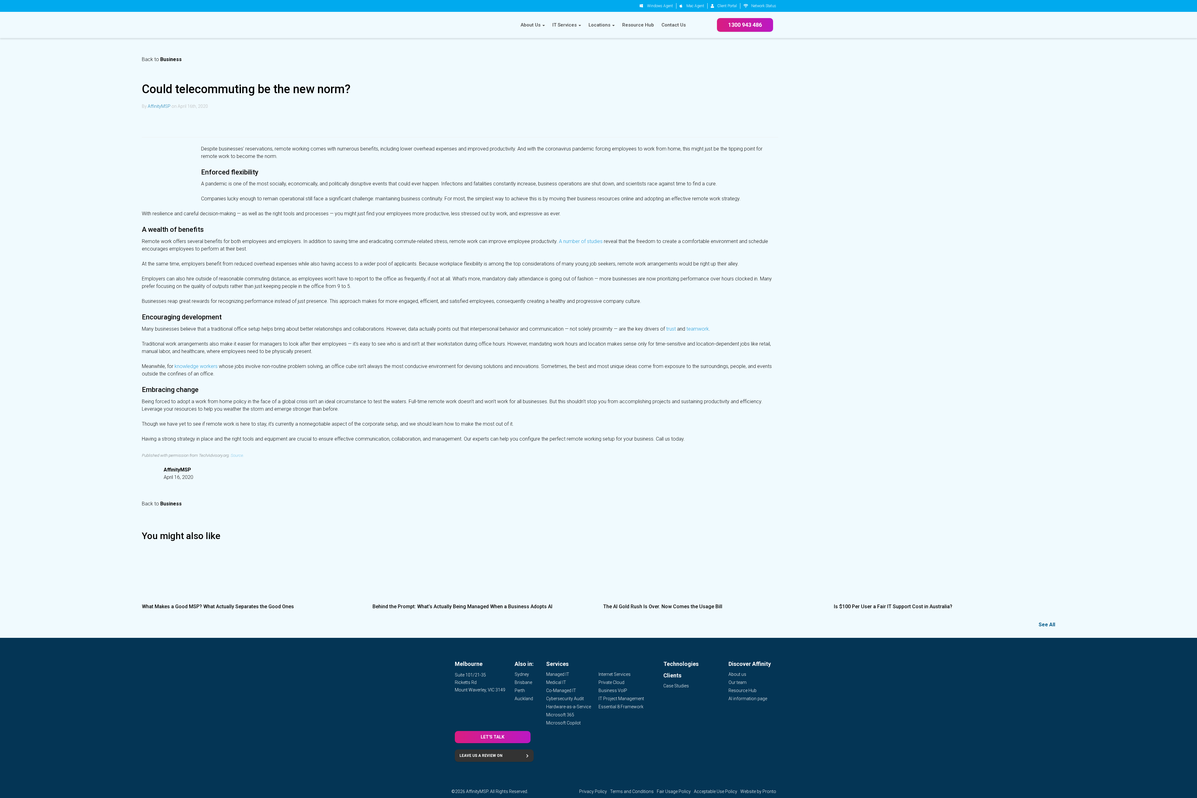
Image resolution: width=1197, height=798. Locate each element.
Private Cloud (611, 682)
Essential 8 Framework (620, 706)
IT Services (565, 25)
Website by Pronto (758, 791)
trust (671, 329)
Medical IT (556, 682)
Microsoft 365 (560, 714)
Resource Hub (638, 25)
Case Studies (676, 685)
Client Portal (727, 6)
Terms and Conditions (632, 791)
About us (737, 674)
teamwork (697, 329)
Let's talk (492, 736)
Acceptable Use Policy (715, 791)
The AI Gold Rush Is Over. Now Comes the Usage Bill (662, 606)
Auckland (524, 698)
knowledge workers (196, 366)
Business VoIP (612, 690)
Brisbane (523, 682)
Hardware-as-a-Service (568, 706)
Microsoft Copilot (563, 722)
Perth (520, 690)
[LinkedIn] (149, 123)
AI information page (747, 698)
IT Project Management (621, 698)
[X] (164, 123)
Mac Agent (695, 6)
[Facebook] (179, 123)
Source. (237, 455)
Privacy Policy (593, 791)
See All (1047, 625)
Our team (737, 682)
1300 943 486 (745, 25)
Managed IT (557, 674)
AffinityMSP (159, 106)
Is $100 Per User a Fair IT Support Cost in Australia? (893, 606)
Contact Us (673, 25)
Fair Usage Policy (674, 791)
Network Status (763, 6)
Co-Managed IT (561, 690)
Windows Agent (660, 6)
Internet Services (614, 674)
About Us (531, 25)
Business (171, 59)
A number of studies (581, 241)
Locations (600, 25)
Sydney (522, 674)
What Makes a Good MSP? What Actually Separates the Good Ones (218, 606)
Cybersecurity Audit (565, 698)
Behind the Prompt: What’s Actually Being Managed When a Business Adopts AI (462, 606)
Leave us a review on (480, 755)
